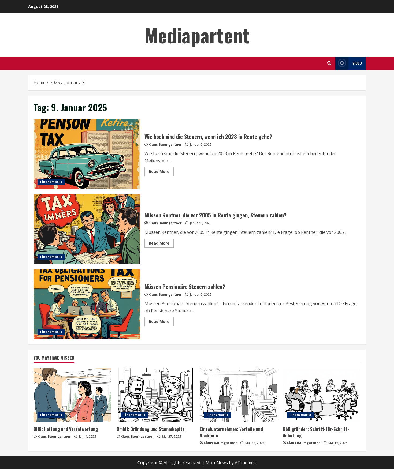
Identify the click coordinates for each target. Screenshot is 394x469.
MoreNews (217, 463)
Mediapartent (197, 34)
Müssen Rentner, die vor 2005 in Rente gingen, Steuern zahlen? (87, 229)
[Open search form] (329, 63)
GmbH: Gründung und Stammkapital (151, 429)
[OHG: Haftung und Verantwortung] (72, 395)
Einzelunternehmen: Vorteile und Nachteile (231, 432)
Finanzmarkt (51, 181)
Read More (161, 172)
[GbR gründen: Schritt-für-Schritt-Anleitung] (321, 395)
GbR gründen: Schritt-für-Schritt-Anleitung (316, 432)
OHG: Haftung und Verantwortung (66, 429)
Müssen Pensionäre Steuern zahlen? (87, 304)
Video (357, 63)
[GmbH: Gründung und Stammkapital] (155, 395)
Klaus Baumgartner (165, 144)
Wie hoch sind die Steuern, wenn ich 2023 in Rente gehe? (87, 154)
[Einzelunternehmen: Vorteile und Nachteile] (238, 395)
